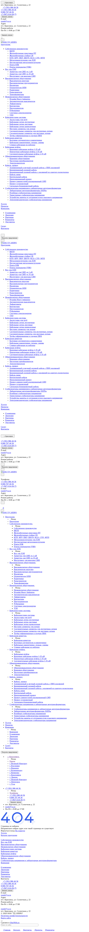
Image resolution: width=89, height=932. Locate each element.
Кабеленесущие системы (11, 849)
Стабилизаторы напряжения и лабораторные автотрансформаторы (29, 860)
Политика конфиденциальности (14, 916)
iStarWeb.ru (14, 922)
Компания (5, 863)
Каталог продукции (9, 835)
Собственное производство (12, 840)
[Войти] (2, 505)
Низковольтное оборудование (13, 847)
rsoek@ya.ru (6, 21)
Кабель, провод (7, 858)
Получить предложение (9, 238)
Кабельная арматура (9, 851)
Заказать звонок (7, 17)
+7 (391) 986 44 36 (10, 7)
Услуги (4, 833)
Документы (10, 222)
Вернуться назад (8, 831)
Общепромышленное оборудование (16, 856)
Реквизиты (9, 219)
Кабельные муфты (8, 853)
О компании (10, 213)
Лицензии (9, 215)
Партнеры (9, 217)
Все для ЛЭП (6, 842)
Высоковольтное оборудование (14, 844)
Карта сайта (6, 918)
